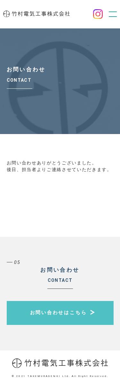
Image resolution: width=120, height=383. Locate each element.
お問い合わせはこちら (58, 312)
